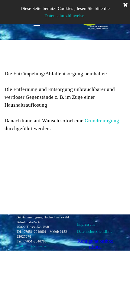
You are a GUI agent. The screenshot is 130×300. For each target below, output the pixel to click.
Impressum (86, 224)
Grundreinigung (102, 120)
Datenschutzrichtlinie (94, 231)
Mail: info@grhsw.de (31, 246)
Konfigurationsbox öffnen (95, 244)
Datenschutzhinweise (64, 15)
